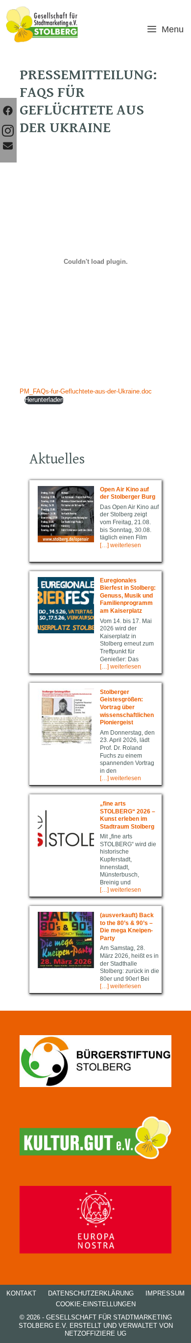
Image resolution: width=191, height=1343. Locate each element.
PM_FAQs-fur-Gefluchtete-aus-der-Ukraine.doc (86, 391)
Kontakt (21, 1293)
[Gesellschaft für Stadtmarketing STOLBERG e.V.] (42, 24)
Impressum (165, 1293)
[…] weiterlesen (120, 545)
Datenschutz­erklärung (91, 1293)
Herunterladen (44, 399)
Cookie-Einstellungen (96, 1304)
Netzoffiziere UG (95, 1333)
